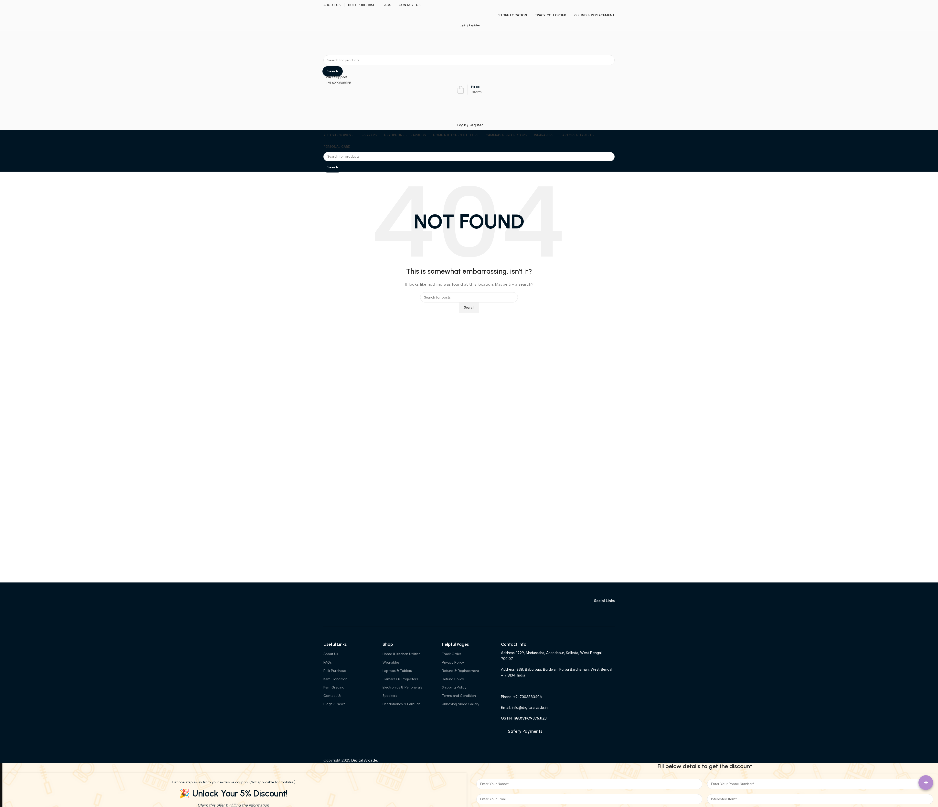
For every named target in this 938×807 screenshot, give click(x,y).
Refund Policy (453, 679)
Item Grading (333, 687)
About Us (330, 654)
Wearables (391, 662)
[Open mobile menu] (469, 99)
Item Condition (335, 679)
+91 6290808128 (338, 83)
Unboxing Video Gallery (460, 704)
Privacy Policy (453, 662)
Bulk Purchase (334, 671)
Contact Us (332, 696)
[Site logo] (338, 42)
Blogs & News (334, 704)
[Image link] (341, 600)
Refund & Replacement (460, 671)
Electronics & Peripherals (402, 687)
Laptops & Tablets (397, 671)
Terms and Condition (459, 696)
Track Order (451, 654)
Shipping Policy (454, 687)
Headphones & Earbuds (401, 704)
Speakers (390, 696)
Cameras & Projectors (400, 679)
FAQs (327, 662)
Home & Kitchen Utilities (401, 654)
